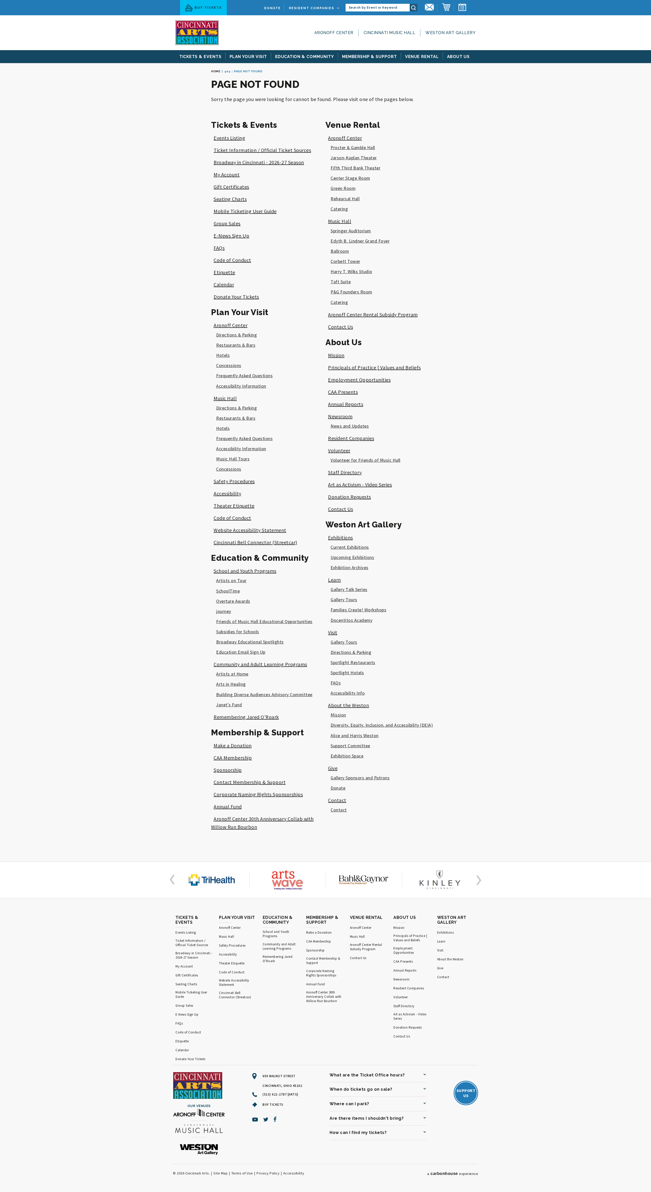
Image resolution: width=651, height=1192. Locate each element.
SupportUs (466, 1093)
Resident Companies (311, 8)
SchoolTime (228, 591)
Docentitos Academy (351, 620)
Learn (334, 580)
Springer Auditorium (351, 231)
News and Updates (350, 426)
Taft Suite (341, 282)
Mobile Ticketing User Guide (245, 211)
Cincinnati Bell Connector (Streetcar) (255, 542)
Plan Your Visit (239, 312)
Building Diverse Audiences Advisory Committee (264, 694)
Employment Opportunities (359, 379)
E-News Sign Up (231, 235)
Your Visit (248, 56)
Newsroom (340, 416)
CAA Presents (343, 392)
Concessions (228, 365)
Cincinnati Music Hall (390, 32)
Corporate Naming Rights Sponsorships (258, 794)
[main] (325, 462)
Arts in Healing (231, 684)
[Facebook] (275, 1119)
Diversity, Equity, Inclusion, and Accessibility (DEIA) (382, 725)
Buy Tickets (208, 7)
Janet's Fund (229, 705)
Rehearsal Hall (345, 199)
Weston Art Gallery (450, 32)
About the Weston (348, 705)
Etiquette (224, 272)
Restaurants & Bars (235, 345)
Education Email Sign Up (240, 652)
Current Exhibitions (350, 547)
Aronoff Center (333, 32)
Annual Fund (228, 806)
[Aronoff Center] (199, 1113)
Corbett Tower (345, 261)
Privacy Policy (268, 1173)
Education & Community (260, 558)
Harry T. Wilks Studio (351, 271)
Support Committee (350, 746)
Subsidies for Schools (237, 632)
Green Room (343, 188)
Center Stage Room (350, 178)
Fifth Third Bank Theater (355, 168)
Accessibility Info (348, 693)
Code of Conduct (232, 260)
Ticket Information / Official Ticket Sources (262, 150)
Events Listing (229, 138)
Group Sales (227, 223)
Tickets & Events (244, 125)
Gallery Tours (344, 599)
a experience (452, 1173)
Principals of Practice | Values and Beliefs (374, 367)
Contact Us (340, 327)
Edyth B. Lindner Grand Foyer (360, 241)
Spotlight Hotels (347, 673)
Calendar (224, 284)
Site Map (220, 1173)
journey (223, 611)
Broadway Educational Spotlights (250, 642)
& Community (304, 56)
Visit (332, 632)
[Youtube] (255, 1119)
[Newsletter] (429, 8)
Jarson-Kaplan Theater (354, 158)
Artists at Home (232, 674)
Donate (272, 8)
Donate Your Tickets (236, 296)
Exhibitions (340, 537)
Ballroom (340, 251)
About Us (344, 342)
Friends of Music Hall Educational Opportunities (264, 621)
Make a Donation (233, 745)
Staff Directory (345, 472)
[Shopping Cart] (446, 7)
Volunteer (339, 450)
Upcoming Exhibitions (352, 557)
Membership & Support (257, 732)
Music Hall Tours (232, 459)
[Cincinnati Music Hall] (199, 1129)
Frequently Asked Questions (244, 375)
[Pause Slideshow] (178, 867)
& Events (200, 56)
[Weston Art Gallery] (199, 1150)
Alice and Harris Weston (355, 735)
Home (215, 71)
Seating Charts (230, 199)
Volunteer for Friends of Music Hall (366, 460)
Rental (422, 56)
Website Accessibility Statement (250, 530)
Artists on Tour (231, 580)
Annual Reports (345, 404)
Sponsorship (228, 770)
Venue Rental (353, 125)
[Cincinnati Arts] (197, 32)
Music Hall (225, 398)
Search (413, 7)
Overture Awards (233, 601)
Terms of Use (242, 1173)
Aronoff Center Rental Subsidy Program (373, 314)
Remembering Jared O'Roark (246, 717)
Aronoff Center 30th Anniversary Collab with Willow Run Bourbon (324, 996)
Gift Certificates (231, 187)
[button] (173, 880)
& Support (369, 56)
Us (458, 56)
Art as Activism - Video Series (360, 484)
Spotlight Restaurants (353, 662)
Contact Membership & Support (250, 782)
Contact (337, 800)
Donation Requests (349, 497)
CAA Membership (233, 757)
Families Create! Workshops (358, 610)
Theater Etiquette (234, 505)
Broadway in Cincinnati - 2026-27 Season (259, 162)
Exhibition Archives (349, 567)
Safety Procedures (234, 481)
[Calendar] (462, 7)
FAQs (219, 248)
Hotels (223, 355)
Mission (336, 355)
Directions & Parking (236, 335)
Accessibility (227, 493)
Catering (339, 209)
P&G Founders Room (351, 292)
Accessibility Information (241, 386)
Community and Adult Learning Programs (260, 664)
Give (332, 768)
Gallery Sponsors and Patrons (360, 778)
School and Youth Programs (245, 571)
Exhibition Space (347, 756)
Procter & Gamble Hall (353, 147)
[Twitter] (266, 1119)
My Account (227, 174)
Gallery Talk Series (349, 589)
